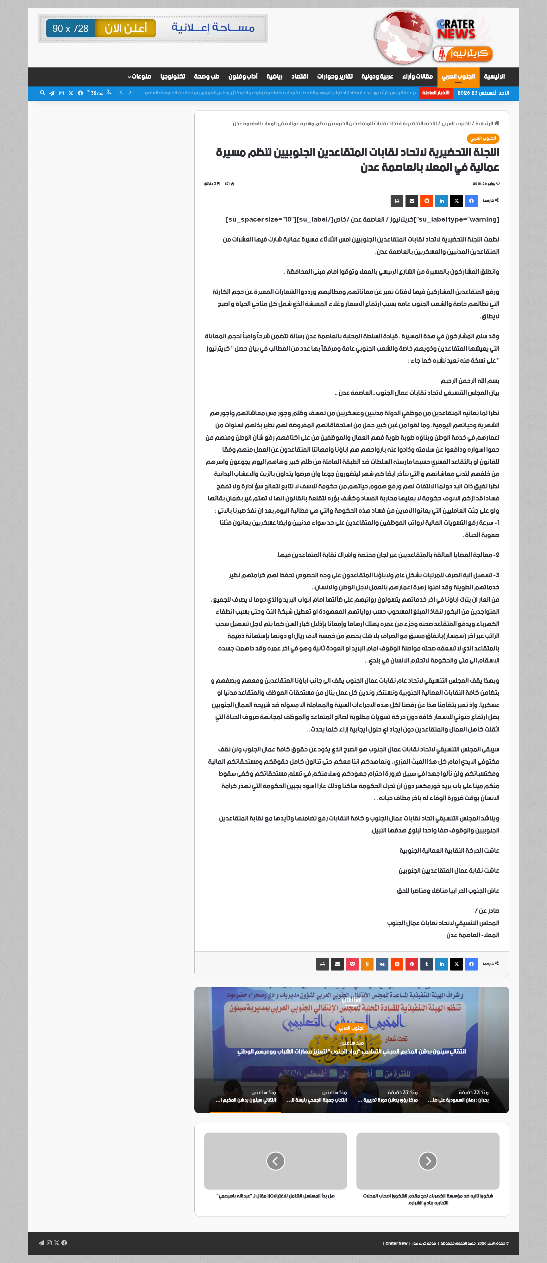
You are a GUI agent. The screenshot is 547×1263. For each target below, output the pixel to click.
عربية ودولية (378, 77)
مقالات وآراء (417, 77)
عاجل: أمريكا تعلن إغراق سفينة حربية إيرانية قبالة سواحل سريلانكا (350, 93)
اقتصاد (300, 77)
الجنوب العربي (458, 77)
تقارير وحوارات (335, 77)
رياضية (275, 77)
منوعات (141, 77)
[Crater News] (440, 38)
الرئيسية (494, 77)
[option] (351, 1050)
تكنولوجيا (172, 77)
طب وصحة (207, 77)
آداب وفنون (243, 77)
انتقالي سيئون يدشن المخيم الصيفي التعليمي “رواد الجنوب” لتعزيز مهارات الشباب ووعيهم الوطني (351, 1051)
